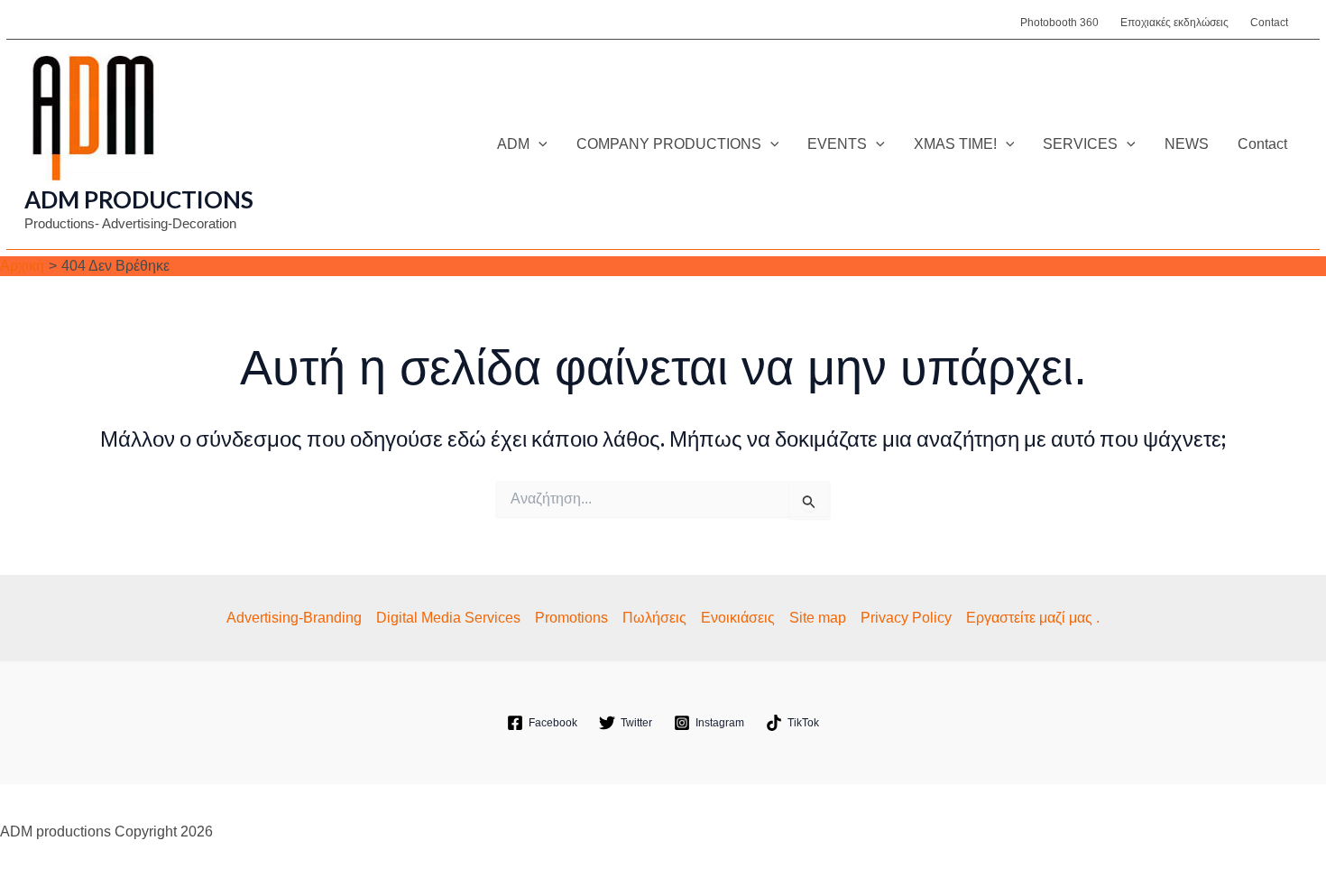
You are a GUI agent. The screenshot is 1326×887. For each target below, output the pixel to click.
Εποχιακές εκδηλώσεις (1174, 22)
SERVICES (1080, 144)
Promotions (571, 617)
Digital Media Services (448, 617)
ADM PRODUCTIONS (138, 199)
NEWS (1187, 144)
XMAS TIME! (955, 144)
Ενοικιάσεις (738, 617)
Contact (1269, 22)
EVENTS (837, 144)
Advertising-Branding (294, 617)
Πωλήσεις (654, 617)
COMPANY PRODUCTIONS (668, 144)
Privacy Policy (906, 617)
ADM (513, 144)
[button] (538, 144)
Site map (817, 617)
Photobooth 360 (1059, 22)
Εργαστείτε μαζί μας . (1033, 617)
